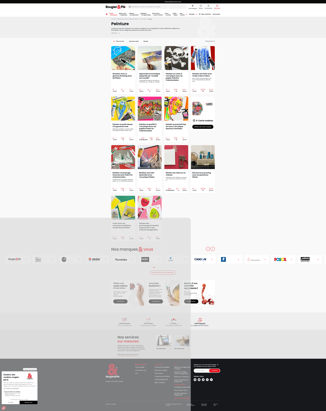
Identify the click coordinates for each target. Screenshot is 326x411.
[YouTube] (199, 379)
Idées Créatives (160, 383)
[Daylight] (176, 259)
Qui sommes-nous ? (180, 390)
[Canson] (203, 259)
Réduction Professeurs (181, 377)
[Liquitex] (150, 259)
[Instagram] (207, 379)
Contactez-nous (140, 370)
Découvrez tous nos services (127, 354)
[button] (208, 7)
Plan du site (216, 404)
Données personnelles (191, 404)
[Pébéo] (309, 259)
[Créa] (70, 259)
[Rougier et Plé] (113, 371)
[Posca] (282, 259)
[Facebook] (195, 379)
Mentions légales (111, 404)
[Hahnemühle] (256, 259)
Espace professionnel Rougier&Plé (181, 381)
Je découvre (191, 301)
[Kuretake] (123, 259)
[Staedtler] (229, 259)
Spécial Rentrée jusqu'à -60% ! (163, 1)
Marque (145, 41)
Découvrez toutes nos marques (163, 272)
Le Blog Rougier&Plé (161, 379)
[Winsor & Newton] (43, 259)
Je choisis (120, 301)
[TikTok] (211, 379)
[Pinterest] (203, 379)
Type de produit (134, 41)
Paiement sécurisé (204, 404)
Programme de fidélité (162, 376)
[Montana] (96, 259)
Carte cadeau (139, 367)
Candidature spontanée (182, 387)
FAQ (136, 373)
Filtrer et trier (120, 41)
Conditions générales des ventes (173, 404)
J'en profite (156, 301)
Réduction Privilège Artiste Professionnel (181, 373)
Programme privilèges (162, 367)
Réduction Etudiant (161, 370)
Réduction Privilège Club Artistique (182, 368)
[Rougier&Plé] (17, 259)
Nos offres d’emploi (181, 398)
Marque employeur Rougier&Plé (180, 394)
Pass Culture (159, 373)
